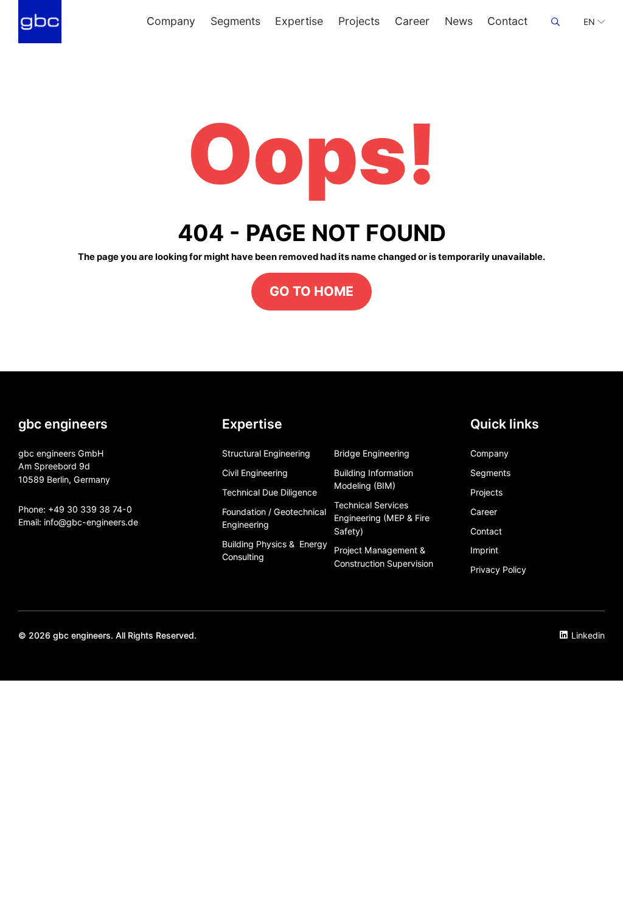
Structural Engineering (266, 453)
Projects (359, 21)
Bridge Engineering (371, 453)
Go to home (311, 291)
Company (171, 21)
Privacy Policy (498, 569)
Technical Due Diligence (269, 492)
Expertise (299, 21)
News (459, 21)
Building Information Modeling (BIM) (373, 479)
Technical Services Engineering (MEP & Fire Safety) (382, 518)
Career (412, 21)
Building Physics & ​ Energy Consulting (274, 550)
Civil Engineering (255, 473)
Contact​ (507, 21)
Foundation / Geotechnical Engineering (274, 518)
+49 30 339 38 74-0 (90, 509)
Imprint (484, 550)
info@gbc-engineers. (86, 522)
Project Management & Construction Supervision (383, 556)
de (133, 522)
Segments (235, 21)
